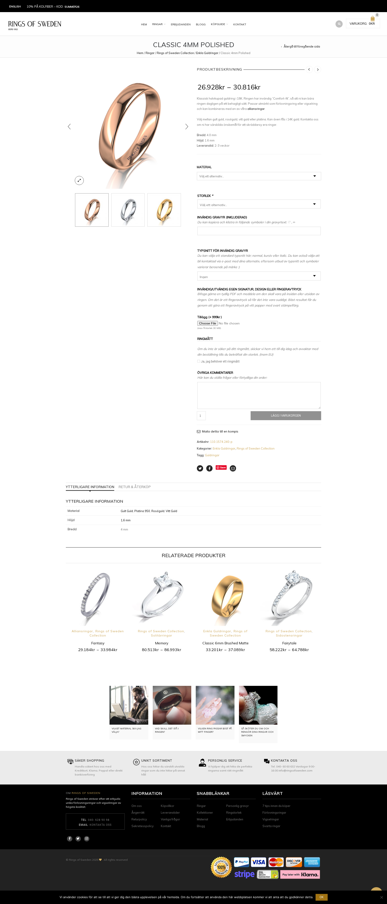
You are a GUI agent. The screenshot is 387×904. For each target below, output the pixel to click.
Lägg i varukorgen (286, 415)
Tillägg (209, 317)
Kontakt (239, 24)
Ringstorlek (234, 812)
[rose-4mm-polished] (128, 126)
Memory (161, 643)
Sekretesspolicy (142, 826)
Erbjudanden (181, 24)
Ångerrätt (137, 812)
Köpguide (218, 24)
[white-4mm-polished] (128, 210)
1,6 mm (126, 520)
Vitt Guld (171, 511)
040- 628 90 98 (99, 819)
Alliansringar (82, 631)
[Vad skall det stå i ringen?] (172, 705)
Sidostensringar (289, 635)
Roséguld (157, 511)
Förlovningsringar (274, 812)
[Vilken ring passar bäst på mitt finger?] (215, 705)
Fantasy (98, 643)
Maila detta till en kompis (220, 431)
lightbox (79, 180)
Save (223, 467)
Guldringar (212, 455)
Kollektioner (205, 812)
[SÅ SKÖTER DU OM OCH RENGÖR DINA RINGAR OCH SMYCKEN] (258, 705)
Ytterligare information (90, 487)
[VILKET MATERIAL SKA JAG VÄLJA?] (129, 705)
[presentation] (69, 126)
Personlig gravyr (237, 806)
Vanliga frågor (170, 819)
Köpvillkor (167, 806)
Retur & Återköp (134, 487)
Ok (322, 897)
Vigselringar (270, 819)
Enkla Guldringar (207, 53)
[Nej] (381, 897)
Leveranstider (170, 812)
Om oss (136, 806)
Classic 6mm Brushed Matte (225, 643)
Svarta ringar (271, 826)
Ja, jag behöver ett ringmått (220, 361)
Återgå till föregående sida (302, 46)
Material (204, 167)
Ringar (157, 24)
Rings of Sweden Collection (175, 53)
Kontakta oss (101, 824)
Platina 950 (142, 511)
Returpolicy (139, 819)
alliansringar (256, 109)
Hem (144, 24)
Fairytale (289, 643)
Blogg (201, 24)
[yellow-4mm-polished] (164, 210)
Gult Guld (127, 511)
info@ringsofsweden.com (295, 770)
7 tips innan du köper (276, 806)
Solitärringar (161, 635)
